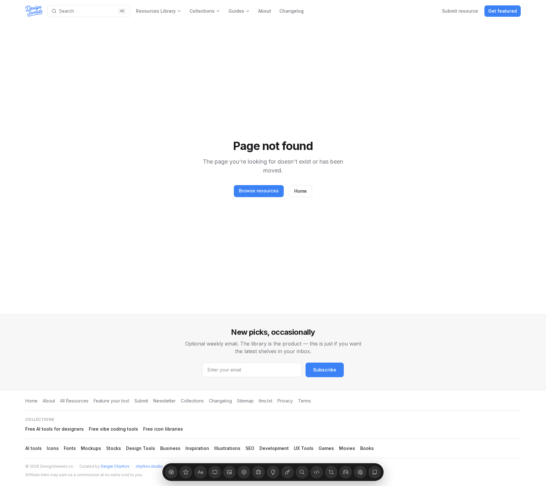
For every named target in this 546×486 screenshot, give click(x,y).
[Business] (258, 472)
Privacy (285, 400)
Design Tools (140, 448)
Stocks (113, 448)
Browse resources (259, 190)
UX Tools (303, 448)
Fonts (70, 448)
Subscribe (324, 369)
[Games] (345, 472)
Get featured (502, 11)
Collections (202, 11)
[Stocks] (229, 472)
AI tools (33, 448)
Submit (141, 400)
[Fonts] (200, 472)
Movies (347, 448)
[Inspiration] (273, 472)
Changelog (291, 11)
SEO (250, 448)
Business (170, 448)
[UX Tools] (331, 472)
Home (300, 191)
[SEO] (302, 472)
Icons (53, 448)
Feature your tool (111, 400)
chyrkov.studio (149, 466)
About (264, 11)
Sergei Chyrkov (115, 466)
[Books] (374, 472)
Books (367, 448)
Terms (304, 400)
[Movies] (360, 472)
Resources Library (156, 11)
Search (91, 11)
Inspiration (197, 448)
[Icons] (185, 472)
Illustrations (227, 448)
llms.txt (265, 400)
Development (274, 448)
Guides (236, 11)
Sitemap (245, 400)
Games (326, 448)
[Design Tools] (244, 472)
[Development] (316, 472)
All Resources (74, 400)
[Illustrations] (287, 472)
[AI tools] (171, 472)
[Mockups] (215, 472)
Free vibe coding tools (113, 429)
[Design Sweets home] (33, 11)
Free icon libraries (163, 429)
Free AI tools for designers (54, 429)
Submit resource (460, 11)
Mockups (91, 448)
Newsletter (164, 400)
